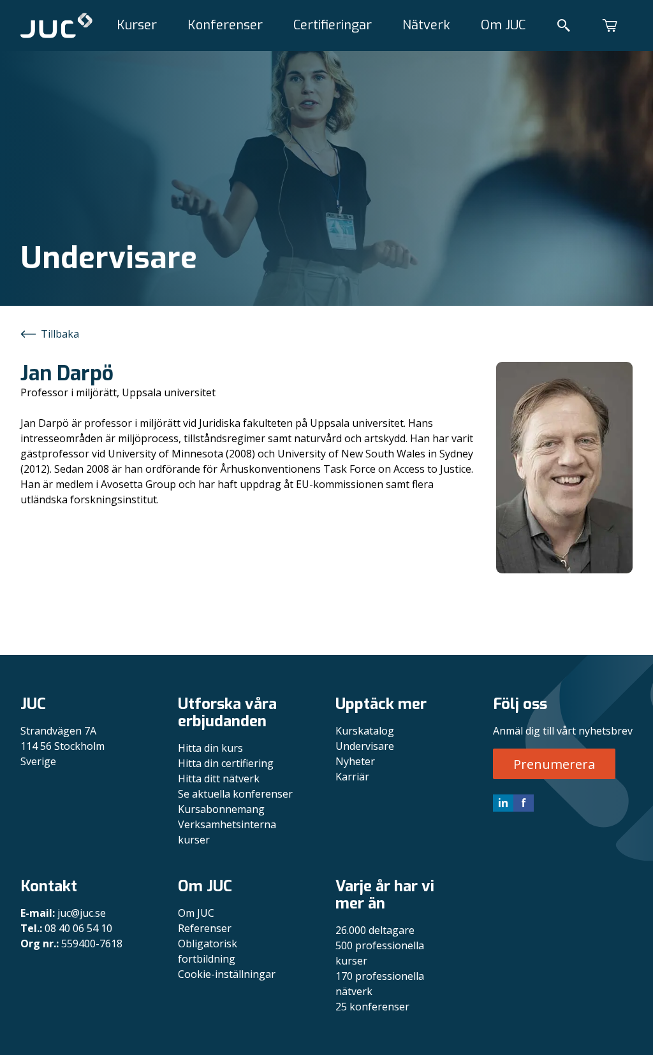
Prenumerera (554, 764)
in (503, 802)
